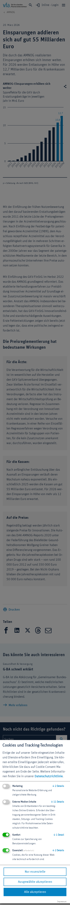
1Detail (58, 835)
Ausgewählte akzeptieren (35, 881)
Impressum (61, 901)
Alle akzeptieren (35, 892)
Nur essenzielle (35, 871)
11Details (57, 802)
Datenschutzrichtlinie (49, 776)
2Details (58, 786)
